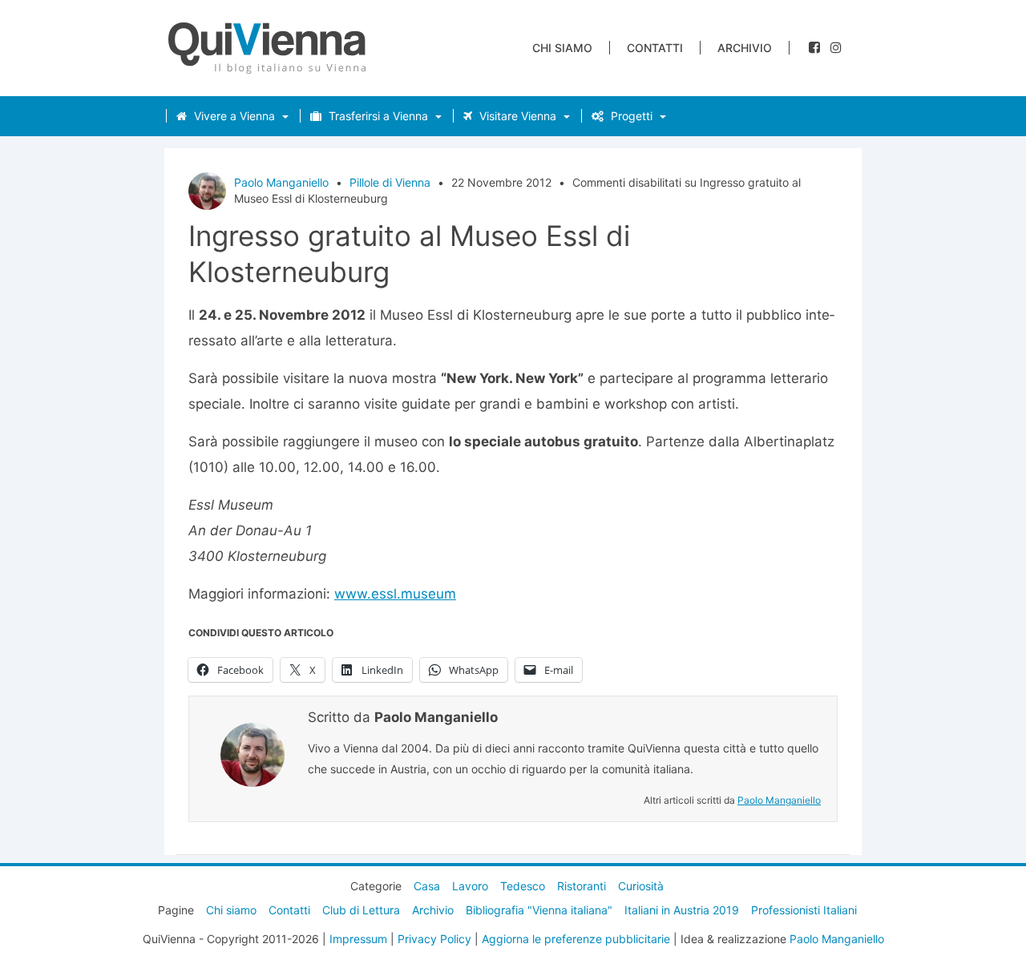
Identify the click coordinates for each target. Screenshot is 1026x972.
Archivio (744, 47)
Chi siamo (562, 47)
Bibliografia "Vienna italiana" (539, 910)
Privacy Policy (434, 939)
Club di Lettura (361, 910)
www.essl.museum (395, 594)
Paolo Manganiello (281, 182)
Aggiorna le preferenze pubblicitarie (576, 939)
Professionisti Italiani (804, 910)
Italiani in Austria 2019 (681, 910)
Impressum (358, 939)
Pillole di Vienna (389, 182)
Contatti (655, 47)
